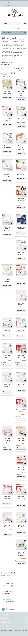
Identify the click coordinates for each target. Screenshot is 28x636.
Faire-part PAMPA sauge (7, 92)
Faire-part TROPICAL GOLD (21, 527)
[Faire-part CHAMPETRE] (21, 377)
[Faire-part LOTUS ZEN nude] (21, 84)
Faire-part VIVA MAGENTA (7, 119)
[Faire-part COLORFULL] (21, 165)
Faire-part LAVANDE (7, 356)
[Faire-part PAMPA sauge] (7, 84)
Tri (1, 68)
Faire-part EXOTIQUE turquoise (21, 554)
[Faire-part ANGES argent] (7, 517)
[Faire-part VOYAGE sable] (21, 431)
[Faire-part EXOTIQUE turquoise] (21, 545)
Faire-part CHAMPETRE (21, 385)
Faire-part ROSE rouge (21, 410)
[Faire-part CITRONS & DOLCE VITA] (21, 111)
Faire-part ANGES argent (7, 526)
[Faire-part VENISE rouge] (21, 191)
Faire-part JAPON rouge (21, 356)
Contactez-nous (17, 5)
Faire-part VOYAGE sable (21, 439)
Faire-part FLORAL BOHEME (7, 229)
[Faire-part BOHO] (21, 270)
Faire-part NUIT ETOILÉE (21, 228)
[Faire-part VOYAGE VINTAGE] (7, 165)
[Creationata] (14, 13)
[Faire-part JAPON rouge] (21, 348)
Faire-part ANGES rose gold (21, 304)
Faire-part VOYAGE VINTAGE (7, 174)
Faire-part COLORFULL (21, 173)
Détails (3, 58)
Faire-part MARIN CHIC (21, 253)
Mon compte (5, 618)
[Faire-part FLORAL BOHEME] (7, 219)
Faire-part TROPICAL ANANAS (7, 279)
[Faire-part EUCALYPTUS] (7, 138)
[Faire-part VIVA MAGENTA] (7, 111)
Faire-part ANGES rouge (21, 468)
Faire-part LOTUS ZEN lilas (7, 386)
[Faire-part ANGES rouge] (21, 460)
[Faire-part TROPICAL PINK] (21, 323)
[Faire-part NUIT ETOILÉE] (21, 219)
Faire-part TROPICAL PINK (21, 331)
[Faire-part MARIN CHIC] (21, 245)
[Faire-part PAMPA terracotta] (21, 138)
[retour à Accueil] (2, 28)
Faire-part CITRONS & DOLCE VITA (21, 120)
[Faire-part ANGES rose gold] (21, 295)
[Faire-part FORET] (7, 323)
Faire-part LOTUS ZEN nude (21, 93)
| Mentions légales (5, 631)
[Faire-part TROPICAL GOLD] (21, 517)
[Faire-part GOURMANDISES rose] (7, 431)
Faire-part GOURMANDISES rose (7, 440)
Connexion (24, 5)
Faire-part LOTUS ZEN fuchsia (7, 498)
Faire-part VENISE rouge (21, 199)
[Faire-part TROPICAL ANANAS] (7, 270)
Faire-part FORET (7, 331)
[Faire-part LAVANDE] (7, 348)
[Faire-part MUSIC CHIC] (21, 489)
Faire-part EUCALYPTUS (7, 146)
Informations (7, 32)
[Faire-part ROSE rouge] (21, 402)
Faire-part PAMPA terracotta (21, 147)
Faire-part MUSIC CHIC (21, 497)
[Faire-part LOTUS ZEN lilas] (7, 377)
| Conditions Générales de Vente (20, 630)
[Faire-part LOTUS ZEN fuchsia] (7, 489)
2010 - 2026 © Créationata (7, 630)
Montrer (18, 68)
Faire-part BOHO (21, 278)
